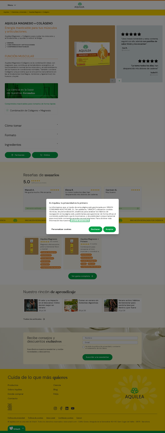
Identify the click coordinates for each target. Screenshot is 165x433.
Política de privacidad (79, 220)
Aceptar (109, 229)
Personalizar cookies (61, 229)
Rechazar (95, 229)
